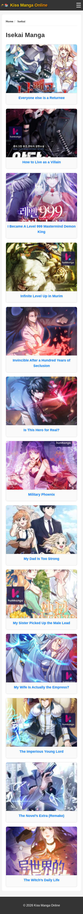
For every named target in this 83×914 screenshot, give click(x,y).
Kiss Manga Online (28, 5)
